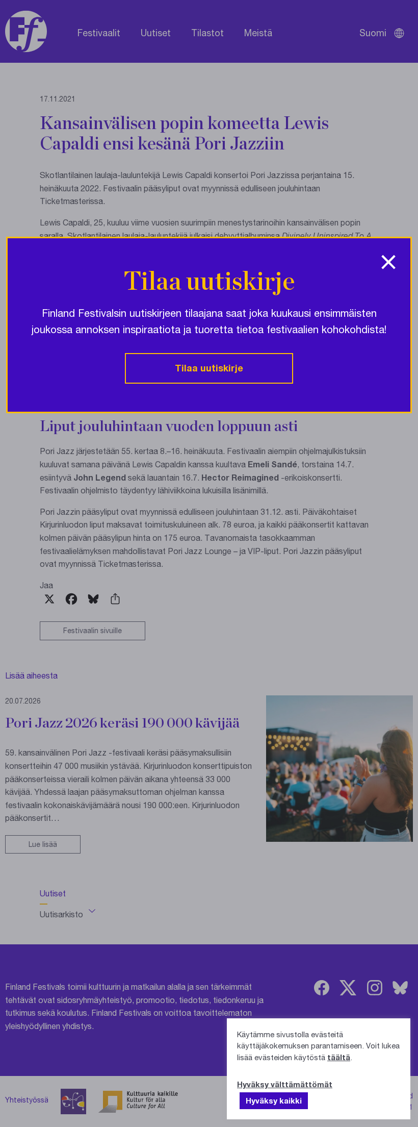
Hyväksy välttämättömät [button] (284, 1084)
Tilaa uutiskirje (209, 367)
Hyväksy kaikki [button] (274, 1100)
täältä (338, 1057)
